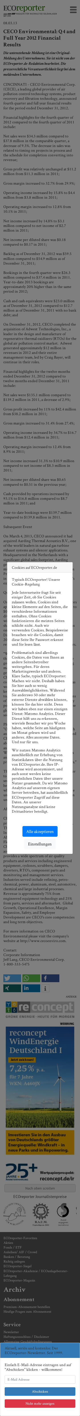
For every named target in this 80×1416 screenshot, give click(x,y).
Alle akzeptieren (40, 831)
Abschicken (40, 1391)
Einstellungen (40, 844)
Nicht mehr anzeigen (40, 1403)
